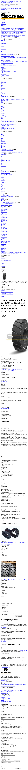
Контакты (10, 1)
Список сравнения (5, 261)
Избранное (3, 264)
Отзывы (8, 2)
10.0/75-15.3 (4, 61)
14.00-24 (3, 70)
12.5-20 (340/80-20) (11, 57)
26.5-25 (15, 124)
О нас (2, 684)
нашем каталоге (23, 650)
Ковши (20, 35)
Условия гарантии (5, 408)
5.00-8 (5, 152)
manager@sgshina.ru (16, 8)
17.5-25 (2, 124)
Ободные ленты (5, 195)
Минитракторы (5, 100)
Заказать (18, 768)
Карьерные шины (5, 125)
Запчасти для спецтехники (8, 36)
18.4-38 (15, 99)
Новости (15, 253)
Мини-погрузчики (5, 60)
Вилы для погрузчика (6, 205)
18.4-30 (11, 99)
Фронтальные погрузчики (7, 122)
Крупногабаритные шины (16, 32)
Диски (16, 35)
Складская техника (6, 33)
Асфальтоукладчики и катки (8, 71)
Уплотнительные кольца (7, 35)
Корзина (3, 258)
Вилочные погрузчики (7, 150)
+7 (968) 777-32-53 (5, 5)
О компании (4, 1)
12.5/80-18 (19, 57)
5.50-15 (9, 152)
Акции (15, 252)
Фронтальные (10, 29)
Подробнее (3, 627)
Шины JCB (4, 74)
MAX (7, 9)
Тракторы (3, 97)
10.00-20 (3, 64)
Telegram (3, 9)
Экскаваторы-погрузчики (7, 28)
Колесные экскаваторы (7, 63)
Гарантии (3, 2)
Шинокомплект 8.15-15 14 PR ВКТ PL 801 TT (13, 579)
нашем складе (5, 667)
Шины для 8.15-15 (5, 369)
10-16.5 (9, 61)
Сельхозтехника (18, 29)
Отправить (18, 616)
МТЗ (2, 102)
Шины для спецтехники (7, 31)
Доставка (15, 1)
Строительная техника (20, 31)
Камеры (22, 33)
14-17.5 (17, 61)
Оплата (20, 1)
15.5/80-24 (3, 67)
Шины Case (4, 77)
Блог (12, 2)
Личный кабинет (10, 686)
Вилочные (3, 29)
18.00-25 (3, 129)
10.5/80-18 (3, 57)
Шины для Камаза (5, 173)
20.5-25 (7, 124)
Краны (2, 127)
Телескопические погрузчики (8, 65)
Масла (23, 35)
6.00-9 (13, 152)
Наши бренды (4, 693)
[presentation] (1, 596)
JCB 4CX (8, 75)
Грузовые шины (15, 33)
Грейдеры (3, 68)
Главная (3, 266)
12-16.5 (13, 61)
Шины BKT (11, 371)
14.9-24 (7, 99)
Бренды (17, 36)
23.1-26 (2, 72)
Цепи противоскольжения (7, 203)
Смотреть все (5, 58)
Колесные (16, 690)
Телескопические (19, 28)
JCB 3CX (3, 75)
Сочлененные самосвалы (7, 128)
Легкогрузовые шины (6, 174)
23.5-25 (11, 124)
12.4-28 (2, 99)
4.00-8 (2, 152)
